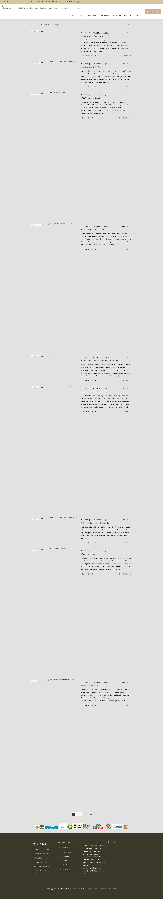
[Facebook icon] (150, 2)
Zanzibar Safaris (65, 865)
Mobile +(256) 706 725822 (62, 2)
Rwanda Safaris (65, 852)
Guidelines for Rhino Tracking (92, 392)
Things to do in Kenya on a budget (95, 36)
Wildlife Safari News (41, 866)
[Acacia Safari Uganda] (42, 8)
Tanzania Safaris (65, 860)
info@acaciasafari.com (82, 2)
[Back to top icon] (156, 895)
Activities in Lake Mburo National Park (95, 523)
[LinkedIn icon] (155, 2)
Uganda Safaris (64, 848)
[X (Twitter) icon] (153, 2)
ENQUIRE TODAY (153, 12)
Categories (45, 25)
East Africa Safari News (42, 854)
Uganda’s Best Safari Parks (91, 67)
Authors (65, 25)
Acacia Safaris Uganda (101, 32)
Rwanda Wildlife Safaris (90, 685)
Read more (127, 56)
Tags (56, 25)
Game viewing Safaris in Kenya (93, 229)
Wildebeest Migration (89, 554)
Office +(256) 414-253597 (40, 2)
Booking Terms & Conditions (40, 872)
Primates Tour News (41, 862)
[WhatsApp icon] (148, 2)
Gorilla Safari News (41, 858)
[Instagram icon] (157, 2)
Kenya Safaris (64, 856)
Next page (88, 814)
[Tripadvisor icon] (159, 2)
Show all (128, 25)
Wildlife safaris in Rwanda (91, 98)
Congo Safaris (64, 869)
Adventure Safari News (42, 849)
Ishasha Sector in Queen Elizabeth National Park (99, 361)
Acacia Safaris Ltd (109, 889)
